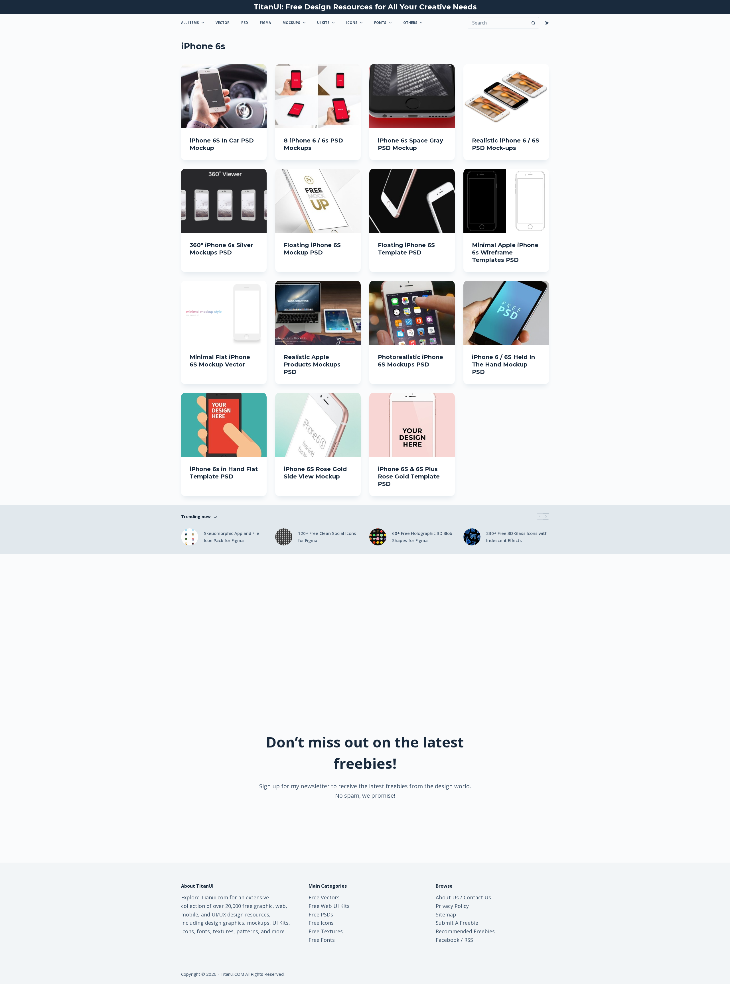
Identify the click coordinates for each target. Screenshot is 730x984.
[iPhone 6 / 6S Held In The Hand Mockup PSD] (506, 313)
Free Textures (326, 931)
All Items (190, 22)
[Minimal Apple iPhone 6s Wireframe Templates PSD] (506, 201)
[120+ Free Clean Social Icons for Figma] (283, 536)
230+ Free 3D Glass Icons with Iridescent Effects (517, 536)
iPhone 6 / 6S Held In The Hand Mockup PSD (503, 364)
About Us (447, 897)
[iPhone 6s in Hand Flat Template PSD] (224, 425)
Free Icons (321, 922)
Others (410, 22)
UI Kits (323, 22)
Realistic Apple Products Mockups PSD (312, 364)
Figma (265, 22)
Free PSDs (321, 914)
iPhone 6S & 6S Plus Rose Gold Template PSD (409, 476)
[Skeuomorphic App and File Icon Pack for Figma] (189, 536)
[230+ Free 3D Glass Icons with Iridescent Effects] (471, 536)
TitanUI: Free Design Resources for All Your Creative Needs (365, 7)
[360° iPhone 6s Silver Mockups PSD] (224, 201)
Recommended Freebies (465, 931)
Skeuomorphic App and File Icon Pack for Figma (231, 536)
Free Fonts (322, 939)
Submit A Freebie (457, 922)
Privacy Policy (452, 905)
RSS (468, 939)
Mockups (291, 22)
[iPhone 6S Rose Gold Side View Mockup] (318, 425)
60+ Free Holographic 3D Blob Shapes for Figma (422, 536)
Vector (223, 22)
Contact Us (477, 897)
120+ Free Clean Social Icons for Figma (327, 536)
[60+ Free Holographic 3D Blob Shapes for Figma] (377, 536)
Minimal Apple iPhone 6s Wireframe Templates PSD (505, 252)
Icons (351, 22)
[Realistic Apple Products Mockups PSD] (318, 313)
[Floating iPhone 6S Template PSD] (412, 201)
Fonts (380, 22)
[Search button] (533, 22)
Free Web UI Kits (329, 905)
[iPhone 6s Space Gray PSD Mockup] (412, 96)
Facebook (447, 939)
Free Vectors (324, 897)
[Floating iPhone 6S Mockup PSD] (318, 201)
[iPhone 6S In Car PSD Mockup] (224, 96)
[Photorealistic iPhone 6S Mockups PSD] (412, 313)
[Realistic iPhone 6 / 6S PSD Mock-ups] (506, 96)
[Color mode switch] (547, 23)
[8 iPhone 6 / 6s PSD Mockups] (318, 96)
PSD (244, 22)
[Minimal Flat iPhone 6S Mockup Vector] (224, 313)
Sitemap (446, 914)
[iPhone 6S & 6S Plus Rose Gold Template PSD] (412, 425)
